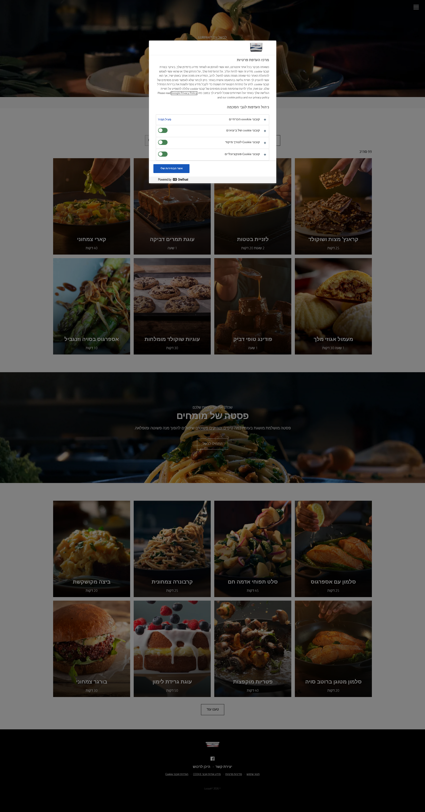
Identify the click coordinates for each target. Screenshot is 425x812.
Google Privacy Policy (184, 93)
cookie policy (235, 97)
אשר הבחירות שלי (171, 168)
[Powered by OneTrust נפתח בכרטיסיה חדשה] (171, 180)
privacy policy (261, 97)
